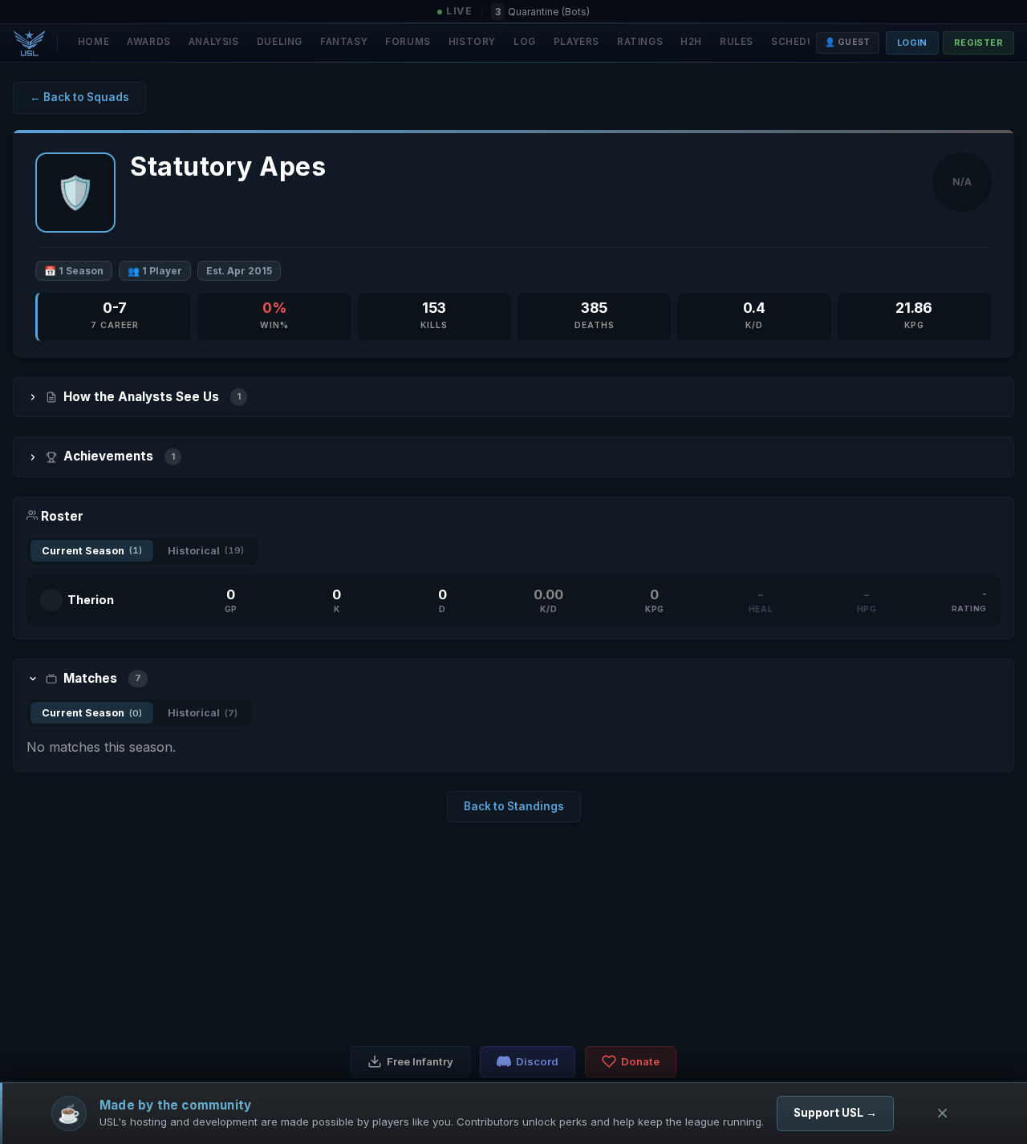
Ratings (640, 41)
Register (978, 42)
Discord (537, 1061)
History (472, 41)
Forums (408, 41)
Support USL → (835, 1112)
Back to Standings (514, 806)
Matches (102, 678)
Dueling (279, 41)
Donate (640, 1061)
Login (912, 42)
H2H (691, 41)
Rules (736, 41)
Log (525, 41)
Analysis (214, 41)
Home (93, 41)
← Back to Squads (79, 97)
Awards (149, 41)
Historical (206, 551)
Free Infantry (420, 1061)
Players (576, 41)
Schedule (799, 41)
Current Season (92, 551)
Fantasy (343, 41)
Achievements (119, 456)
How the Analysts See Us (152, 396)
